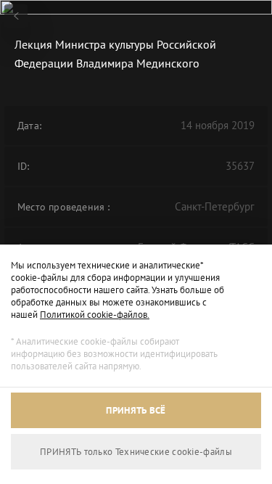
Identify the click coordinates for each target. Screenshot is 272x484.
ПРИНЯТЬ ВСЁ (135, 410)
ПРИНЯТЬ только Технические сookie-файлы (136, 452)
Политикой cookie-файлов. (94, 314)
